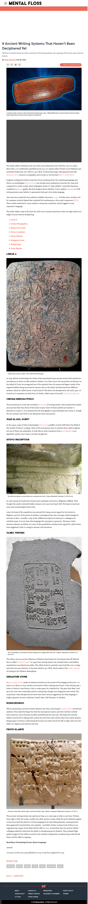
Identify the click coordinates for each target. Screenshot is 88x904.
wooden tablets (66, 708)
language (70, 189)
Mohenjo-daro (12, 175)
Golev (48, 496)
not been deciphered (71, 393)
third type (42, 404)
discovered (43, 425)
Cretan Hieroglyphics (19, 223)
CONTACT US (32, 891)
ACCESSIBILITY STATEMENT (51, 894)
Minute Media (40, 902)
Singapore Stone (17, 240)
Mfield (50, 113)
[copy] (19, 64)
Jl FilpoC (58, 652)
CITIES (35, 866)
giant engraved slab (15, 682)
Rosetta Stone (30, 183)
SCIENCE (27, 866)
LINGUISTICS (51, 866)
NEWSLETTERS (47, 891)
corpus (56, 197)
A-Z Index (18, 897)
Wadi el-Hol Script (18, 228)
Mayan (20, 189)
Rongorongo (16, 244)
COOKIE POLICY (20, 894)
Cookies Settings (33, 897)
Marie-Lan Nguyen (51, 811)
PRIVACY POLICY (68, 891)
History (60, 866)
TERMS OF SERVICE (34, 894)
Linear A (14, 219)
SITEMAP (65, 894)
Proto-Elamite (16, 248)
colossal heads (23, 662)
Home (8, 876)
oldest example (74, 668)
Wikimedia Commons (58, 113)
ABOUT (17, 891)
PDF (75, 200)
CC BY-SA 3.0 (69, 496)
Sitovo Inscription (18, 232)
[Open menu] (5, 3)
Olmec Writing (16, 236)
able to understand (66, 175)
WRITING (19, 866)
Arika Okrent (10, 59)
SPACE (42, 866)
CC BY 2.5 (74, 811)
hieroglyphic (67, 431)
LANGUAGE (10, 866)
